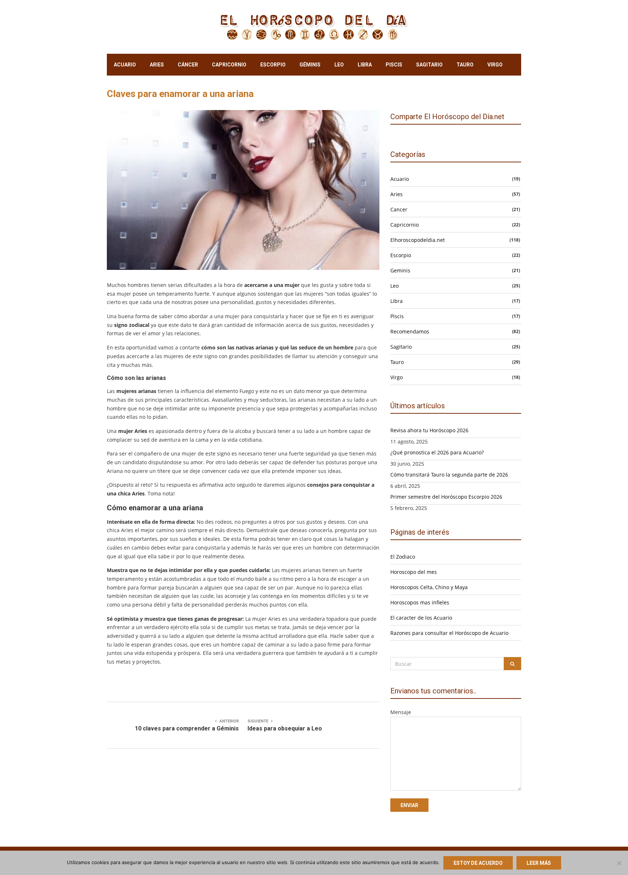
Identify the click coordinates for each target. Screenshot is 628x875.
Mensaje (400, 712)
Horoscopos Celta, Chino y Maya (429, 587)
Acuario (125, 65)
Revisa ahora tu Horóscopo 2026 (429, 430)
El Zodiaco (402, 556)
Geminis (400, 270)
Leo (339, 65)
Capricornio (229, 65)
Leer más (539, 863)
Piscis (394, 65)
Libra (365, 65)
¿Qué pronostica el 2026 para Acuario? (437, 452)
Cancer (398, 209)
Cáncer (188, 65)
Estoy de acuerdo (478, 863)
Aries (157, 65)
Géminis (310, 65)
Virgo (495, 65)
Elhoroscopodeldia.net (417, 239)
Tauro (465, 65)
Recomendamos (409, 331)
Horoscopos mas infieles (419, 602)
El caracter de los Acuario (421, 617)
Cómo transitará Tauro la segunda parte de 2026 (449, 474)
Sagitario (429, 65)
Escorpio (273, 65)
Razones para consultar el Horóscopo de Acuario (449, 632)
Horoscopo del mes (413, 571)
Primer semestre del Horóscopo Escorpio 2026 (446, 496)
